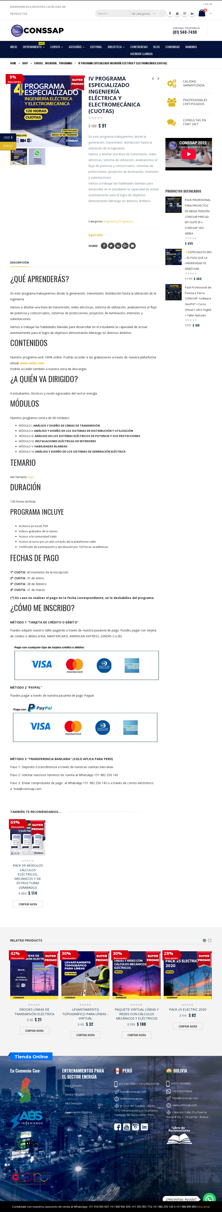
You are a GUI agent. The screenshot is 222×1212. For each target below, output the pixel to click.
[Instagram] (184, 13)
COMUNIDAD (172, 46)
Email (132, 246)
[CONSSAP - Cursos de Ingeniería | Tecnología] (37, 31)
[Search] (162, 13)
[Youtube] (177, 13)
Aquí (31, 477)
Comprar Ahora (28, 904)
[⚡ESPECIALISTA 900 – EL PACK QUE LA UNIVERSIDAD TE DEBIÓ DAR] (173, 257)
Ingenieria (110, 221)
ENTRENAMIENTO (33, 46)
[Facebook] (170, 13)
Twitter (111, 246)
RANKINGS (191, 46)
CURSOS (55, 46)
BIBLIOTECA (115, 46)
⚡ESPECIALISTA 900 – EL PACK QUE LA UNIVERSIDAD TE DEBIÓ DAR (198, 260)
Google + (125, 246)
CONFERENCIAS (139, 46)
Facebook (104, 246)
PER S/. (9, 146)
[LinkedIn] (192, 13)
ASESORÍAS (75, 46)
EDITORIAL (96, 46)
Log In (207, 4)
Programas (126, 221)
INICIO (13, 46)
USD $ (10, 137)
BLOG (156, 46)
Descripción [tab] (19, 262)
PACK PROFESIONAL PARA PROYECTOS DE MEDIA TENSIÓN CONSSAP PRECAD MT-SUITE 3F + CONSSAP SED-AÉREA (198, 216)
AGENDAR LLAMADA (141, 53)
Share (93, 246)
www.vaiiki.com (32, 363)
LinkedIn (118, 246)
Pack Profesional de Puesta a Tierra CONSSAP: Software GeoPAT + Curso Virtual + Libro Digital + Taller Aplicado (198, 301)
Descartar (203, 1207)
